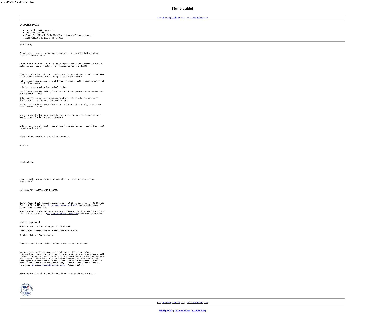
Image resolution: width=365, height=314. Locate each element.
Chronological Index (171, 17)
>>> (183, 17)
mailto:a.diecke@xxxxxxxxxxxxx (48, 265)
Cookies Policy (199, 310)
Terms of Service (182, 310)
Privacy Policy (166, 310)
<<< (159, 17)
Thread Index (197, 17)
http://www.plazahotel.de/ (62, 205)
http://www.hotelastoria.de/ (62, 214)
